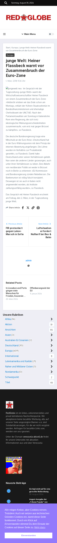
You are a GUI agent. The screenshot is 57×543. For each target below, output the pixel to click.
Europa (15, 47)
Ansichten (10, 329)
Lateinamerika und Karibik (18, 361)
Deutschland (11, 345)
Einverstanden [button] (28, 535)
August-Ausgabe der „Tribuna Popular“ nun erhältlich (38, 502)
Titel (7, 382)
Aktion (8, 324)
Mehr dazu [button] (39, 527)
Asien (8, 334)
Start (8, 47)
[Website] (28, 266)
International (12, 355)
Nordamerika (12, 371)
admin (29, 260)
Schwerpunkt (12, 377)
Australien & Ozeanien (16, 340)
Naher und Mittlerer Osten (19, 366)
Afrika (8, 319)
